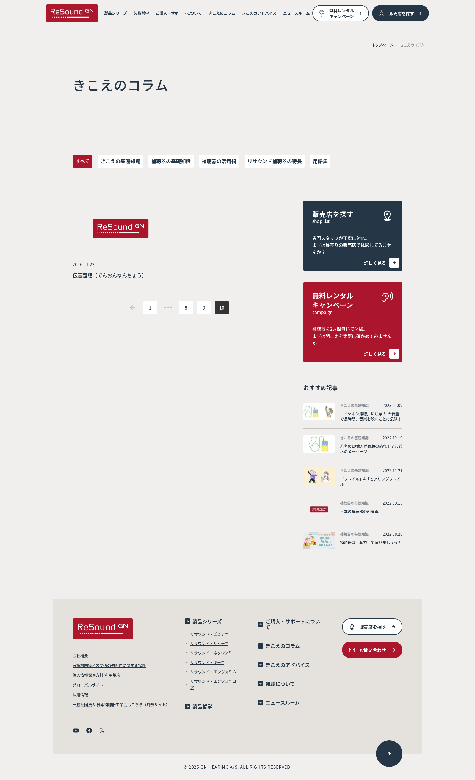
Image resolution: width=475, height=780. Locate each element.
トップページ (383, 45)
